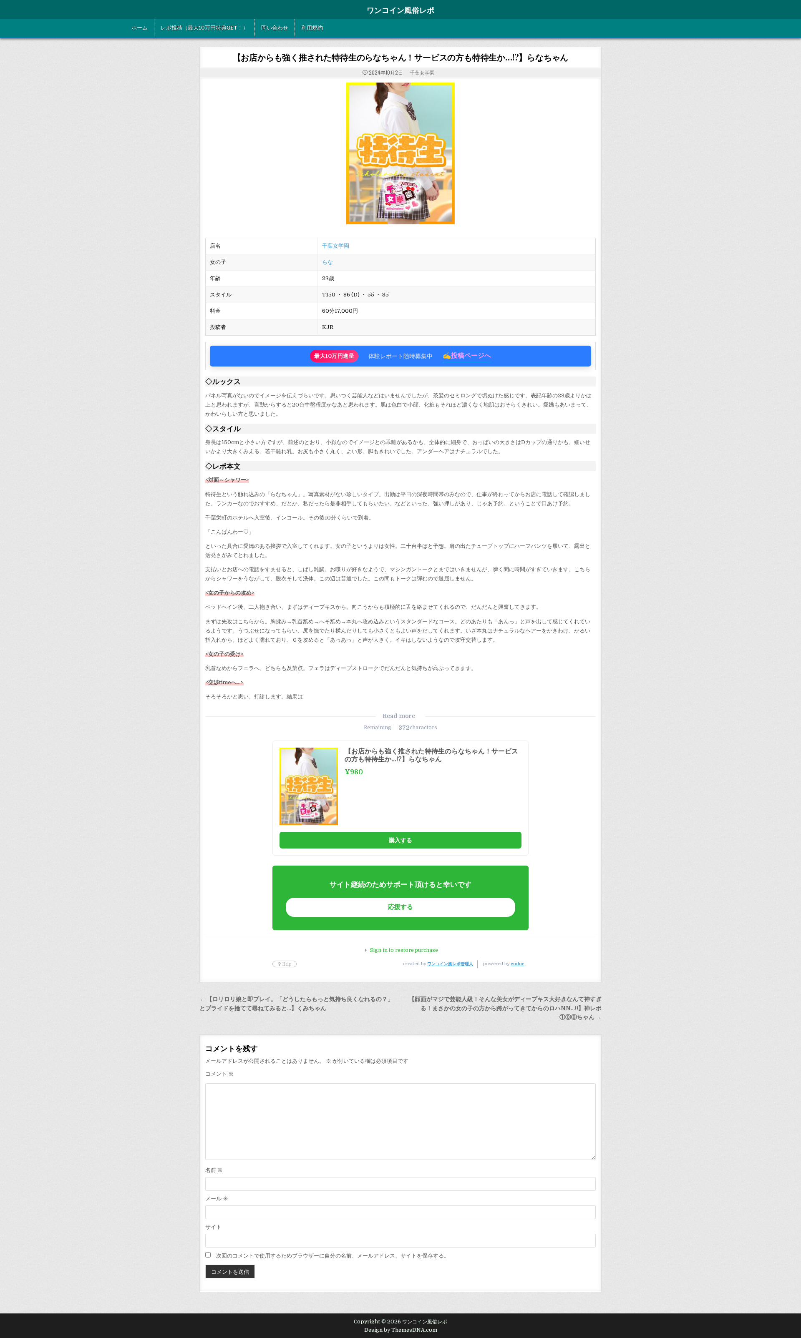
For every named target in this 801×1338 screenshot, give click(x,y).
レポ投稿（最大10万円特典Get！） (204, 28)
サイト (213, 1227)
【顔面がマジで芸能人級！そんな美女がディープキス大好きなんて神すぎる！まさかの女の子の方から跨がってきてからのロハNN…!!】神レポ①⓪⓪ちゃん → (505, 1008)
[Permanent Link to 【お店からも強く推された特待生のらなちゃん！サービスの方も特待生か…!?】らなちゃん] (400, 153)
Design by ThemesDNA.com (400, 1330)
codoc (517, 963)
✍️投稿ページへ (467, 355)
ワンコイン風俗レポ (400, 10)
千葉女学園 (422, 72)
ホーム (139, 28)
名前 (214, 1170)
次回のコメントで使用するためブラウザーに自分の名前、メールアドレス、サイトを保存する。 (332, 1256)
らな (327, 262)
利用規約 (312, 28)
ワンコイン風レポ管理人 (450, 963)
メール (216, 1198)
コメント (219, 1074)
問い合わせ (274, 28)
